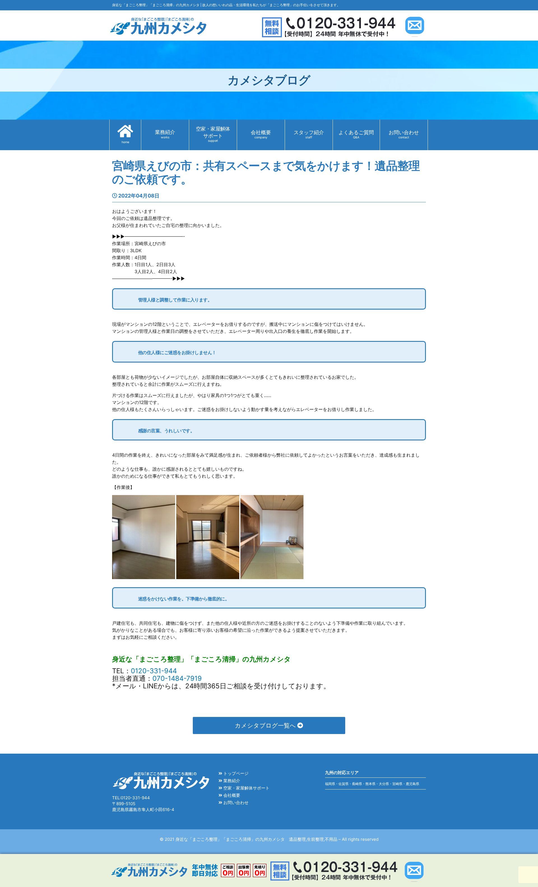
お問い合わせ (235, 802)
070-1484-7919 (177, 678)
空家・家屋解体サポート (246, 788)
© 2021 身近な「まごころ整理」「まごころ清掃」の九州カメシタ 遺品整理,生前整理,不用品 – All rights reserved (269, 839)
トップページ (235, 773)
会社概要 (231, 795)
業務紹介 (231, 780)
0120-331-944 (154, 671)
